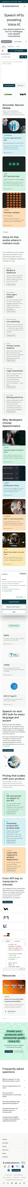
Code (18, 46)
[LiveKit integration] (14, 926)
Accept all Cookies (14, 601)
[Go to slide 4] (16, 1018)
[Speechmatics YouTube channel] (16, 1183)
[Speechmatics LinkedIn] (12, 1183)
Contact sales (18, 1051)
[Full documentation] (24, 969)
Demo (3, 46)
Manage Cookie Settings (13, 606)
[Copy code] (21, 969)
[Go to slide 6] (24, 1018)
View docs (20, 85)
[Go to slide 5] (20, 1018)
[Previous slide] (20, 975)
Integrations (11, 46)
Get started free (9, 85)
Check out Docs (7, 902)
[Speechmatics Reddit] (20, 1183)
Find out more (11, 284)
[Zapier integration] (14, 934)
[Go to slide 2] (8, 1018)
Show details (19, 597)
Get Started (9, 1051)
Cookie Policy (8, 591)
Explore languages (8, 750)
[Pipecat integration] (14, 917)
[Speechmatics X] (8, 1183)
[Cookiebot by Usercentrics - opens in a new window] (19, 574)
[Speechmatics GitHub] (24, 1183)
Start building (16, 1170)
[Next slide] (23, 975)
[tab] (7, 941)
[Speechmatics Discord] (3, 1183)
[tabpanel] (13, 955)
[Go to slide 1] (4, 1018)
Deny (14, 612)
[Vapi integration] (14, 909)
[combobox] (3, 50)
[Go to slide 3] (12, 1018)
